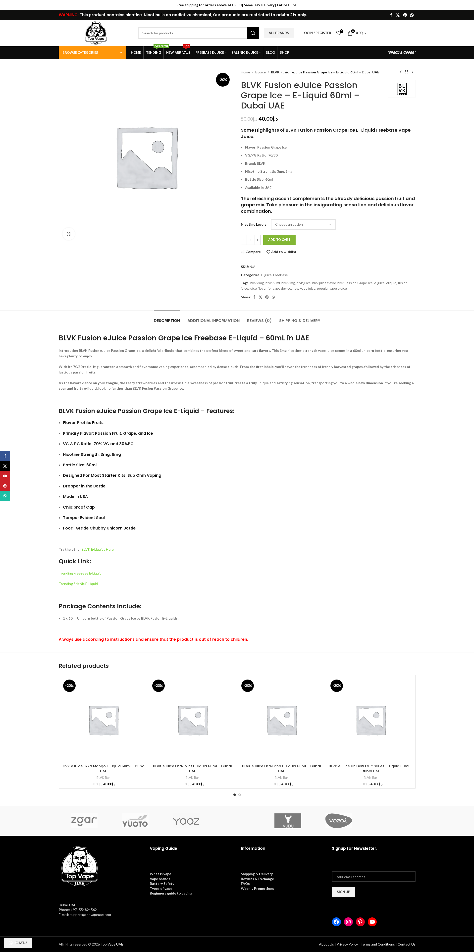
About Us (326, 944)
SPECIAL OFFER (401, 52)
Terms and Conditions (378, 944)
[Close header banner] (468, 5)
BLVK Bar (103, 778)
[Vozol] (339, 820)
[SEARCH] (253, 33)
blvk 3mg (257, 283)
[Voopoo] (390, 820)
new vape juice (304, 288)
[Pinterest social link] (405, 15)
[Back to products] (407, 72)
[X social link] (397, 15)
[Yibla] (237, 820)
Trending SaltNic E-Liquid (78, 584)
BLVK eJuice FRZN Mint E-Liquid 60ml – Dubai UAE (192, 769)
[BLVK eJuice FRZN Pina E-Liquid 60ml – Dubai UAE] (281, 720)
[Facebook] (336, 921)
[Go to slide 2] (239, 794)
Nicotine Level (252, 224)
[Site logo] (96, 32)
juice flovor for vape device (270, 288)
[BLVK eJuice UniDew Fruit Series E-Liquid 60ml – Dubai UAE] (371, 720)
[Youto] (134, 820)
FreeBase (280, 275)
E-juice (260, 72)
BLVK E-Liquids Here (98, 549)
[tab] (167, 318)
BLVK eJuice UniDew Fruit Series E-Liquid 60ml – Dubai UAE (371, 769)
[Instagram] (348, 921)
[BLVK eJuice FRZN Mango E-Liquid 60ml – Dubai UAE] (103, 720)
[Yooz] (185, 820)
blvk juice (304, 283)
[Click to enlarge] (68, 234)
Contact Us (407, 944)
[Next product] (413, 72)
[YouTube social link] (5, 476)
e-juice (379, 283)
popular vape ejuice (332, 288)
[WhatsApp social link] (412, 15)
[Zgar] (84, 820)
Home (245, 72)
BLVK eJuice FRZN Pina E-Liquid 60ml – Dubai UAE (281, 769)
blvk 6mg (288, 283)
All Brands (279, 33)
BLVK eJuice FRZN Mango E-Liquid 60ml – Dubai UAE (103, 769)
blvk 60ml (272, 283)
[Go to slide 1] (234, 794)
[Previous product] (401, 72)
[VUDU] (288, 820)
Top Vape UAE (112, 944)
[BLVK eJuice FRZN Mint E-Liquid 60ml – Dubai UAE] (192, 720)
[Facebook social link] (391, 15)
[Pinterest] (360, 921)
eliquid (391, 283)
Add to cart (279, 240)
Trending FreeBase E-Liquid (80, 573)
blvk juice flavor (324, 283)
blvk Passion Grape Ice (355, 283)
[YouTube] (372, 921)
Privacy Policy (347, 944)
